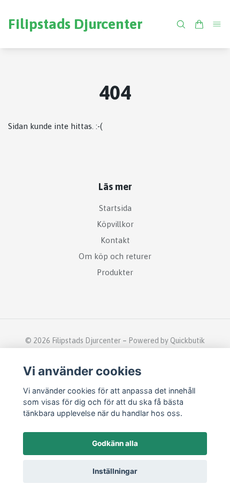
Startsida (115, 208)
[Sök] (181, 24)
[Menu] (217, 24)
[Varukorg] (199, 24)
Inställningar (115, 471)
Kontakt (115, 240)
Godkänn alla (115, 443)
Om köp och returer (115, 256)
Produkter (115, 272)
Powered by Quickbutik (166, 340)
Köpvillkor (115, 224)
